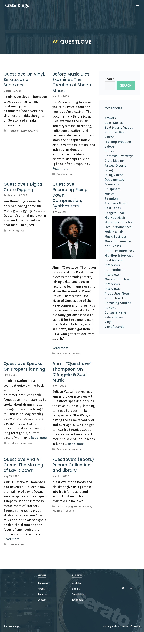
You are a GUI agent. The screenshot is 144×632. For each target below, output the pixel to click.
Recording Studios (118, 303)
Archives (42, 594)
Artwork (110, 118)
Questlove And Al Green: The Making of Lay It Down (23, 465)
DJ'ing (109, 170)
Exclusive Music (116, 203)
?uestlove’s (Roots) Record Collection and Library (73, 465)
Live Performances (118, 227)
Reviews (110, 308)
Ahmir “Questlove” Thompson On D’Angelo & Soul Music (71, 372)
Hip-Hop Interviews (119, 256)
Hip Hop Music (82, 506)
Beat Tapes (113, 208)
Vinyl (36, 130)
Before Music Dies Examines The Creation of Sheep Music (71, 82)
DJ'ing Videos (114, 175)
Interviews (112, 289)
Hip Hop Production (64, 510)
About (41, 588)
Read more (60, 169)
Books (109, 151)
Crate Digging (16, 230)
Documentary (65, 174)
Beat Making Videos (119, 127)
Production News (117, 293)
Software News (115, 312)
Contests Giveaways (119, 156)
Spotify (76, 588)
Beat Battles (114, 123)
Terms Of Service (130, 626)
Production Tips (116, 298)
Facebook (77, 599)
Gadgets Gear (114, 213)
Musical (110, 194)
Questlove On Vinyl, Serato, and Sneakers (24, 79)
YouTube (76, 583)
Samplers (112, 199)
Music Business (116, 237)
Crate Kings (17, 5)
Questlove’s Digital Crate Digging (24, 187)
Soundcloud (78, 594)
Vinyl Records (114, 327)
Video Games (114, 317)
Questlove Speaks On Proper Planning (24, 366)
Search (109, 79)
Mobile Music (114, 232)
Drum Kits (112, 184)
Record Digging (115, 165)
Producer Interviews (20, 130)
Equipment (113, 189)
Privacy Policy (111, 626)
